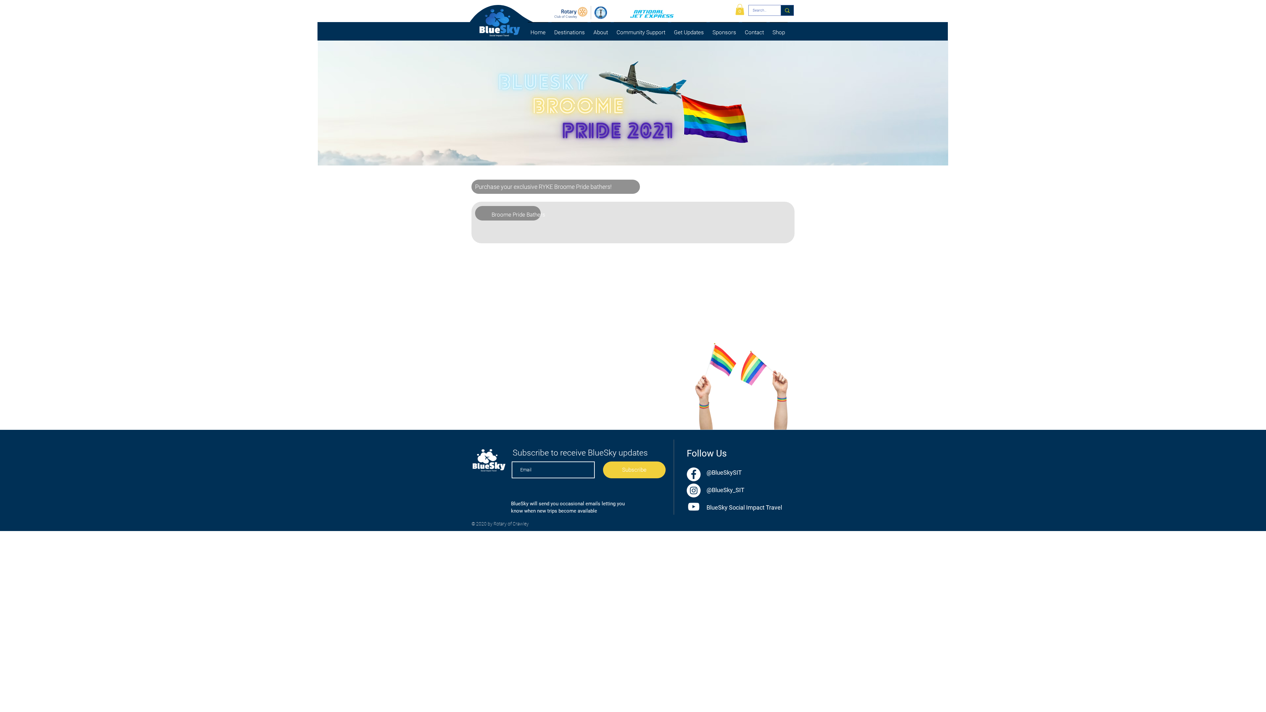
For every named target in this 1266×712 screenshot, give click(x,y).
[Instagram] (694, 490)
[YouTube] (694, 507)
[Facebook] (694, 474)
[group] (631, 234)
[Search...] (787, 10)
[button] (569, 29)
